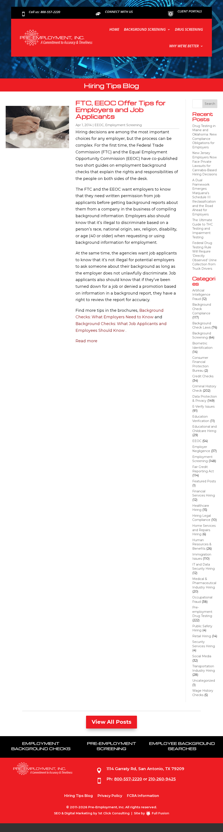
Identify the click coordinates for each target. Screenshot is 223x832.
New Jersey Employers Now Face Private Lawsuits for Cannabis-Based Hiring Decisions (204, 163)
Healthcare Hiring (200, 508)
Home (114, 29)
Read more (86, 341)
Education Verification (200, 419)
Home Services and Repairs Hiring (204, 530)
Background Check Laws (201, 325)
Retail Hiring (201, 636)
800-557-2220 (128, 779)
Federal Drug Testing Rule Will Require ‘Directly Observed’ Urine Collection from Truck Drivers (204, 256)
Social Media (201, 656)
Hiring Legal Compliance (201, 518)
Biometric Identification (202, 345)
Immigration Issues (201, 556)
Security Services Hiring (203, 644)
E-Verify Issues (203, 406)
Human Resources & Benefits (201, 544)
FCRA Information (143, 796)
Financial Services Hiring (203, 493)
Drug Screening (189, 29)
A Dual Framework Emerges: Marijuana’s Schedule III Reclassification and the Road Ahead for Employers (204, 197)
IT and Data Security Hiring (203, 567)
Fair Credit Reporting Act (203, 469)
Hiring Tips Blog (78, 796)
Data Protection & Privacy (204, 399)
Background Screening (145, 29)
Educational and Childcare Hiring (204, 429)
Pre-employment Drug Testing (202, 611)
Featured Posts (204, 481)
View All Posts (111, 722)
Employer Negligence (201, 449)
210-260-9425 (162, 779)
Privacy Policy (110, 796)
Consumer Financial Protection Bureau (200, 364)
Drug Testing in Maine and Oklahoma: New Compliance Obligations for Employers (204, 136)
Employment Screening (123, 125)
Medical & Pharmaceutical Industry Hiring (204, 583)
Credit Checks (202, 376)
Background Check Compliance (201, 309)
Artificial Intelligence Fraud (201, 294)
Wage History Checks (202, 693)
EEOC (99, 125)
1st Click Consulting (114, 813)
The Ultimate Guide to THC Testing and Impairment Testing (202, 228)
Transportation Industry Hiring (203, 668)
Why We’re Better (184, 46)
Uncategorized (203, 681)
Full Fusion (160, 813)
